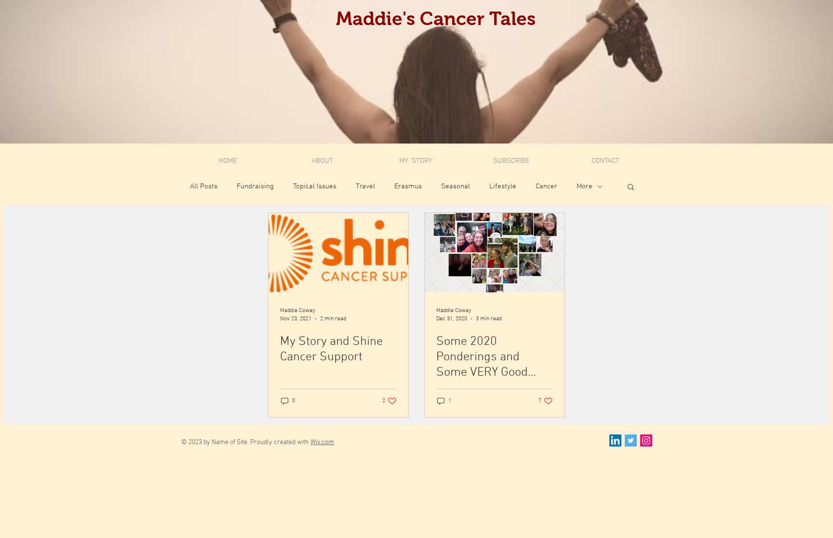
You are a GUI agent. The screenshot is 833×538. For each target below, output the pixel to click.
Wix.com (322, 442)
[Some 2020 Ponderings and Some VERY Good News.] (494, 252)
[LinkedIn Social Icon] (615, 440)
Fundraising (255, 186)
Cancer (546, 186)
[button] (630, 188)
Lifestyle (502, 186)
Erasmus (408, 186)
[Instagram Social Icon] (646, 440)
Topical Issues (314, 186)
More (584, 186)
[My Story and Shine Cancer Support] (338, 252)
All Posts (203, 186)
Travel (365, 186)
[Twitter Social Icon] (631, 440)
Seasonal (455, 186)
